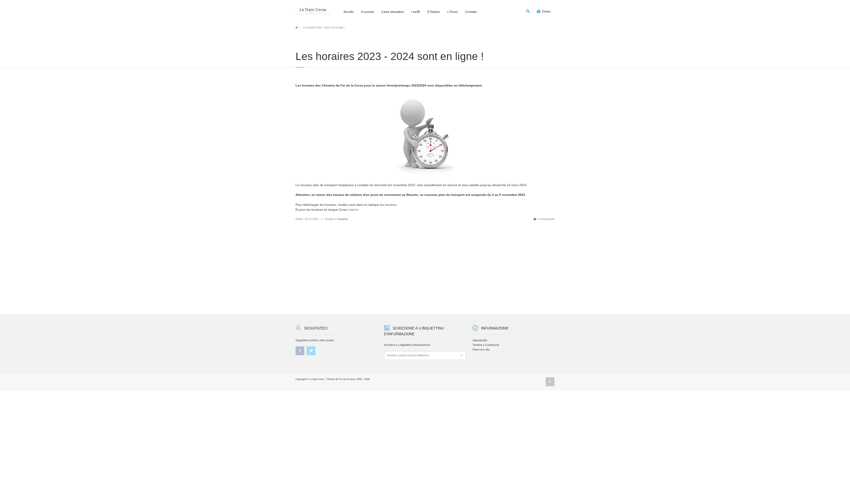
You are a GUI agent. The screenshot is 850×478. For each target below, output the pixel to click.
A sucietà (367, 11)
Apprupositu (480, 340)
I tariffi (415, 11)
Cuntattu (471, 11)
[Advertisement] (425, 268)
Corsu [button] (546, 11)
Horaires (343, 219)
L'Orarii (452, 11)
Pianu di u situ (481, 349)
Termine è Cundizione (486, 345)
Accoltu (349, 11)
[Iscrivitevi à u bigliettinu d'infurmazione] (461, 355)
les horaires (388, 204)
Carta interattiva (392, 11)
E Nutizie (433, 11)
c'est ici (353, 209)
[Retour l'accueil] (313, 11)
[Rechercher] (528, 10)
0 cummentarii (545, 219)
